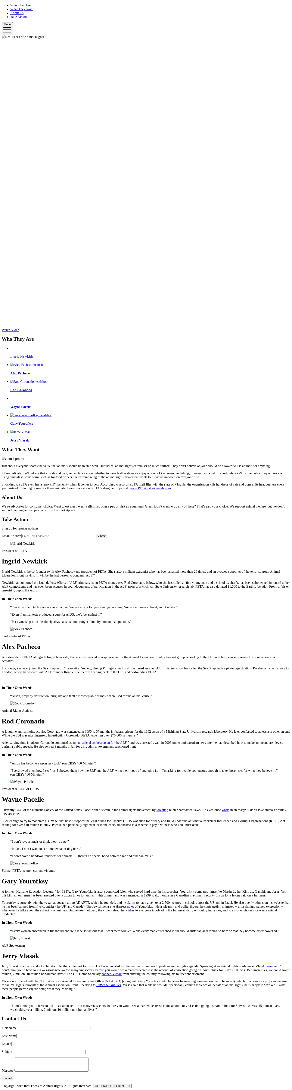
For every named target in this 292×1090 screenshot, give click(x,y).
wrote (225, 810)
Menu (7, 24)
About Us (17, 13)
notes (130, 906)
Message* (8, 1070)
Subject (7, 1051)
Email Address (11, 536)
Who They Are (20, 5)
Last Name (9, 1036)
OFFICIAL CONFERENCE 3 (112, 1086)
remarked (272, 966)
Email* (6, 1044)
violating (162, 810)
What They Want (21, 9)
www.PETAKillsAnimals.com (150, 488)
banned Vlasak (112, 974)
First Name (9, 1028)
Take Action (18, 17)
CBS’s (108, 985)
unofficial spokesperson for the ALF (102, 742)
